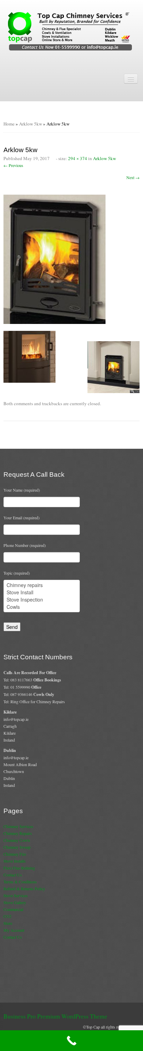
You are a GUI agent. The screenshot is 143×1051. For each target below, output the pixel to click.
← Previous (13, 165)
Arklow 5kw (30, 124)
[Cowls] (41, 607)
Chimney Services (18, 826)
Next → (133, 177)
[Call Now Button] (71, 1040)
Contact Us (12, 874)
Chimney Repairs (17, 833)
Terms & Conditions (20, 881)
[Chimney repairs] (41, 585)
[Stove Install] (41, 592)
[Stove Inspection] (41, 599)
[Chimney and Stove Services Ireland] (71, 31)
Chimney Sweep (17, 847)
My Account (13, 930)
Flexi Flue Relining (19, 868)
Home (9, 124)
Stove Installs (14, 861)
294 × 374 (77, 158)
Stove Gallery (14, 902)
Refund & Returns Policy (24, 888)
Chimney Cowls (16, 840)
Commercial (13, 909)
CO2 (7, 916)
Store (7, 923)
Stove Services (15, 895)
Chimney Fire (14, 854)
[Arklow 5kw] (54, 258)
